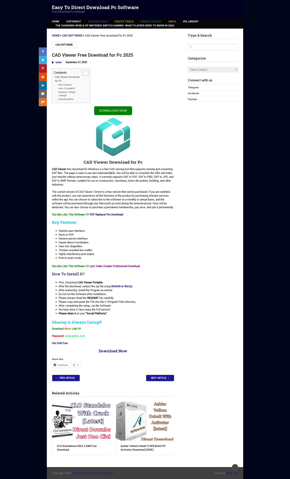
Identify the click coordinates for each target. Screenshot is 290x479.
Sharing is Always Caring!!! (67, 94)
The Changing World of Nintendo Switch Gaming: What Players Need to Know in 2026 (114, 25)
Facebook (193, 93)
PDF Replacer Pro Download (106, 214)
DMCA (172, 21)
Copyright (73, 21)
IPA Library (191, 21)
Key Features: (65, 84)
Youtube (192, 99)
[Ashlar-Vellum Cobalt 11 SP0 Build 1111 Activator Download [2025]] (144, 421)
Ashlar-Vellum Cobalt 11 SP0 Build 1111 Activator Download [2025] (143, 447)
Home (55, 21)
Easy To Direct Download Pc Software (95, 7)
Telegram (193, 87)
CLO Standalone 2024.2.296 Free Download (77, 447)
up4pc (58, 62)
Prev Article (67, 378)
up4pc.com (232, 473)
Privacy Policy (151, 21)
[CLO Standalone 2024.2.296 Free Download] (81, 421)
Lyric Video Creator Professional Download (115, 266)
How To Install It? (67, 88)
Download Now (66, 99)
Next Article (159, 378)
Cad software (64, 44)
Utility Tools (124, 21)
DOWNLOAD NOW (113, 110)
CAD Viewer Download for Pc (67, 79)
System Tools (98, 21)
